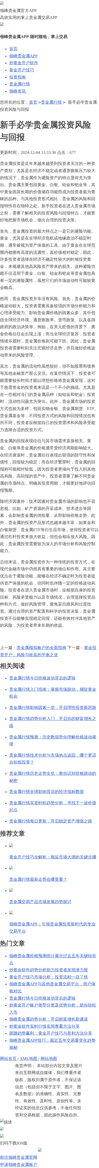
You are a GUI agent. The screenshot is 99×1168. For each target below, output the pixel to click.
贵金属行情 (19, 84)
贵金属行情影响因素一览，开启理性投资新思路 (52, 707)
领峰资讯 (17, 91)
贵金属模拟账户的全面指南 (41, 647)
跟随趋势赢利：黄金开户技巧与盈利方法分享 (50, 1033)
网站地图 (49, 1058)
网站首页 (9, 1058)
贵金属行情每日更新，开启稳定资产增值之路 (50, 821)
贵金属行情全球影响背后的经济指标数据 (46, 791)
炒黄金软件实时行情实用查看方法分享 (44, 1026)
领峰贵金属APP (23, 56)
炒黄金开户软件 (23, 63)
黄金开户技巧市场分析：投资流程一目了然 (48, 977)
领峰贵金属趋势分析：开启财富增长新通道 (48, 1019)
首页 (13, 49)
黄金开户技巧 (21, 70)
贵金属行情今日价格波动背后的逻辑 (42, 678)
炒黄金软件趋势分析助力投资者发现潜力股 (48, 970)
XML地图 (29, 1058)
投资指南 (17, 77)
